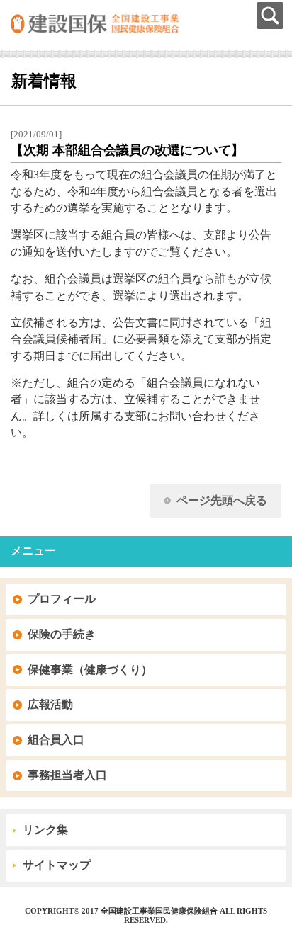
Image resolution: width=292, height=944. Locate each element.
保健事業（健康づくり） (90, 670)
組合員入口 (56, 740)
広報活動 (50, 704)
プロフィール (62, 599)
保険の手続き (62, 634)
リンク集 (45, 830)
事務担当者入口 (67, 775)
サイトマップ (57, 865)
